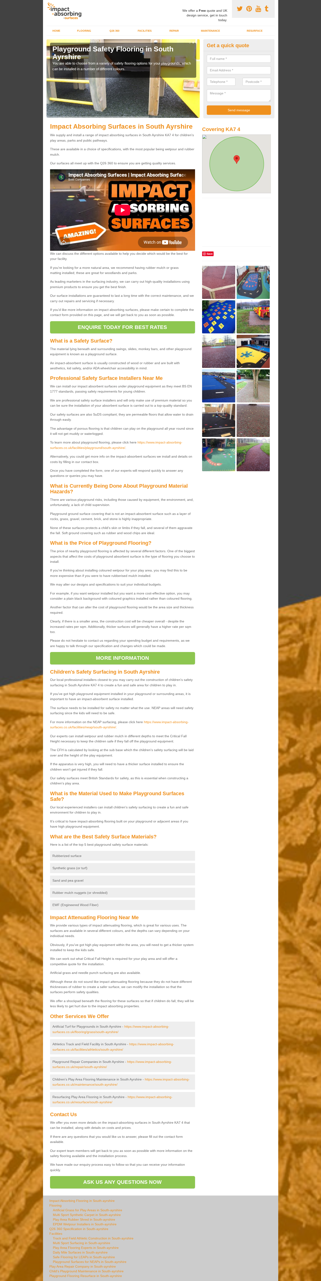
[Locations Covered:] (49, 4)
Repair (174, 30)
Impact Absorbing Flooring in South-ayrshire (82, 1201)
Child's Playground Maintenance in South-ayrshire (86, 1271)
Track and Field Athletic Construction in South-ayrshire (93, 1238)
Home (56, 30)
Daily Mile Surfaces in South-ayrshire (80, 1252)
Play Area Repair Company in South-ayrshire (82, 1266)
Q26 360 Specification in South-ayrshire (78, 1229)
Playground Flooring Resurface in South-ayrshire (85, 1276)
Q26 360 (114, 30)
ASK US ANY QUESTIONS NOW (122, 1182)
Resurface (254, 30)
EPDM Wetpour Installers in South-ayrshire (85, 1224)
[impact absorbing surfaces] (66, 11)
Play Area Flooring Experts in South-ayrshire (86, 1248)
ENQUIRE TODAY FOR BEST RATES (122, 327)
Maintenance (210, 30)
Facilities (145, 30)
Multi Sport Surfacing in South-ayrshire (81, 1243)
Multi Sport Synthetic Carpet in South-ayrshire (87, 1215)
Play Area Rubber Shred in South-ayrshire (84, 1219)
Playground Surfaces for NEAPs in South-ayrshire (89, 1262)
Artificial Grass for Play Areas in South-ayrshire (87, 1210)
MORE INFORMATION (122, 658)
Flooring (84, 30)
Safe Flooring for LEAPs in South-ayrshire (84, 1257)
